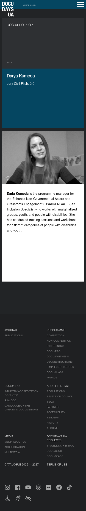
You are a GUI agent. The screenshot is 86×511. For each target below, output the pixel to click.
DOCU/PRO (54, 351)
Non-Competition (59, 340)
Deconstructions (59, 361)
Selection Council (60, 396)
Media (9, 436)
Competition (55, 335)
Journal (11, 330)
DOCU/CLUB (54, 450)
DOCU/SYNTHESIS (58, 356)
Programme (56, 330)
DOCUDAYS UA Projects (57, 438)
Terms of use (57, 464)
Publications (14, 335)
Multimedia (12, 452)
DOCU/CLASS (55, 372)
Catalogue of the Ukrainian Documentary (21, 407)
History (52, 422)
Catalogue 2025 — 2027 (22, 464)
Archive (52, 428)
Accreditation (15, 447)
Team (50, 401)
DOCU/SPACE (55, 456)
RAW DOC (11, 400)
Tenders (53, 417)
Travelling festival (60, 445)
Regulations (56, 391)
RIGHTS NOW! (55, 346)
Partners (53, 407)
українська (29, 5)
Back (10, 62)
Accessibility (56, 412)
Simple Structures (60, 367)
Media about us (15, 441)
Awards (52, 377)
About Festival (58, 386)
